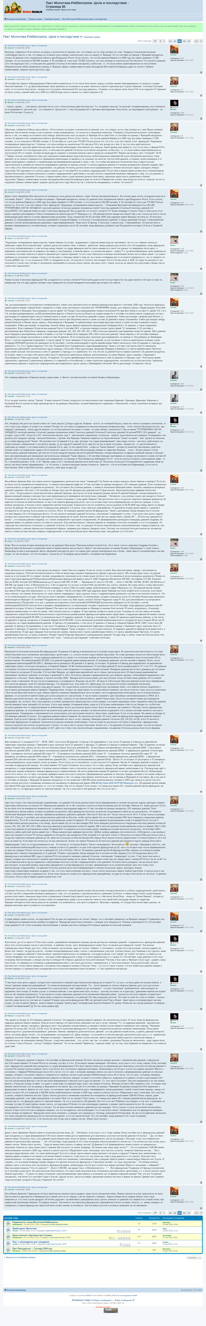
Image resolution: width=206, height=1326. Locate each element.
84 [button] (175, 41)
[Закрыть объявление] (200, 25)
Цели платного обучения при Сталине (32, 1235)
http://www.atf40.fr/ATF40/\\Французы (116, 783)
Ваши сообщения (123, 1300)
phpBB (87, 1295)
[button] (155, 41)
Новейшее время (92, 37)
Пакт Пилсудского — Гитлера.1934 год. (32, 1248)
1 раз (186, 253)
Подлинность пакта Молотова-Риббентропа (35, 1222)
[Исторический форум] (25, 7)
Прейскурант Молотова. (24, 1228)
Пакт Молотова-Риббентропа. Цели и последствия (41, 36)
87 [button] (189, 41)
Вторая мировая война (58, 1224)
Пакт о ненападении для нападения (30, 1242)
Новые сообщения (102, 1300)
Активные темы (81, 1300)
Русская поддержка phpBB (127, 1295)
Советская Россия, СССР (55, 1231)
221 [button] (196, 41)
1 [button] (163, 41)
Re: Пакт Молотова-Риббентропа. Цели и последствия (26, 45)
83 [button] (170, 41)
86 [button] (184, 41)
